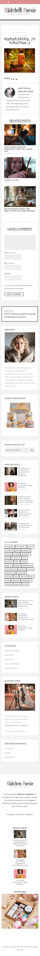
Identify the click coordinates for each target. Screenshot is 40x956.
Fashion (8, 554)
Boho (17, 550)
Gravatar (12, 285)
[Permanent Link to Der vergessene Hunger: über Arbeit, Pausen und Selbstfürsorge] (20, 206)
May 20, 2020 (9, 182)
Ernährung (26, 550)
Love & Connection (12, 664)
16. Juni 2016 (19, 29)
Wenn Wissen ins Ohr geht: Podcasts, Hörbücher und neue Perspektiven (25, 603)
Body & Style (9, 655)
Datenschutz (10, 757)
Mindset (17, 565)
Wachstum (15, 580)
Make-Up (8, 565)
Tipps (7, 580)
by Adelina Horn (19, 32)
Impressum (9, 748)
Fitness (16, 554)
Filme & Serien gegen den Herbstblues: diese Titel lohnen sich (18, 149)
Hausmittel (16, 557)
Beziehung (9, 550)
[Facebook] (2, 2)
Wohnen (17, 584)
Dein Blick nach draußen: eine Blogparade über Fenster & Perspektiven (24, 472)
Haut (24, 557)
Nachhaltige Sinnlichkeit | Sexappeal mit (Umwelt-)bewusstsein (26, 616)
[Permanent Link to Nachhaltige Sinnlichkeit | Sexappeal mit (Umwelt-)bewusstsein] (11, 620)
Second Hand (10, 572)
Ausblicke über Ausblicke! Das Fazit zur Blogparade (25, 525)
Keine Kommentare (19, 35)
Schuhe (30, 569)
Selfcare (9, 576)
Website (15, 110)
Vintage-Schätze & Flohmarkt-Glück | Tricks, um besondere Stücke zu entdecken (25, 499)
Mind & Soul (9, 659)
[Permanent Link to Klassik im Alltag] (20, 177)
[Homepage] (9, 2)
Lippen (24, 561)
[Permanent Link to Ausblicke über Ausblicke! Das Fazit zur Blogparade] (11, 530)
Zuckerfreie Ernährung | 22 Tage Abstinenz (25, 485)
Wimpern (9, 584)
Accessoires (10, 546)
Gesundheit (26, 554)
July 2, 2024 (8, 213)
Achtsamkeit (21, 546)
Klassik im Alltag (11, 180)
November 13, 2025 (11, 153)
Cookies (7, 753)
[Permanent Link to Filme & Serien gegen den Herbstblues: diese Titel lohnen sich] (20, 145)
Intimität (9, 561)
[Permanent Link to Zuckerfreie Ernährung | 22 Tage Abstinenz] (11, 491)
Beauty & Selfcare (12, 650)
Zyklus (25, 584)
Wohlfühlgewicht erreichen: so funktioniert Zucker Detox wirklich (25, 512)
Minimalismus (27, 565)
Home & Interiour (11, 668)
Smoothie (24, 576)
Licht (17, 561)
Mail (9, 263)
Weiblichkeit (26, 580)
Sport (31, 576)
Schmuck (22, 569)
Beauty (30, 546)
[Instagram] (5, 2)
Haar (7, 557)
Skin (16, 576)
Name (10, 252)
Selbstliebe (21, 572)
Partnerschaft (11, 569)
